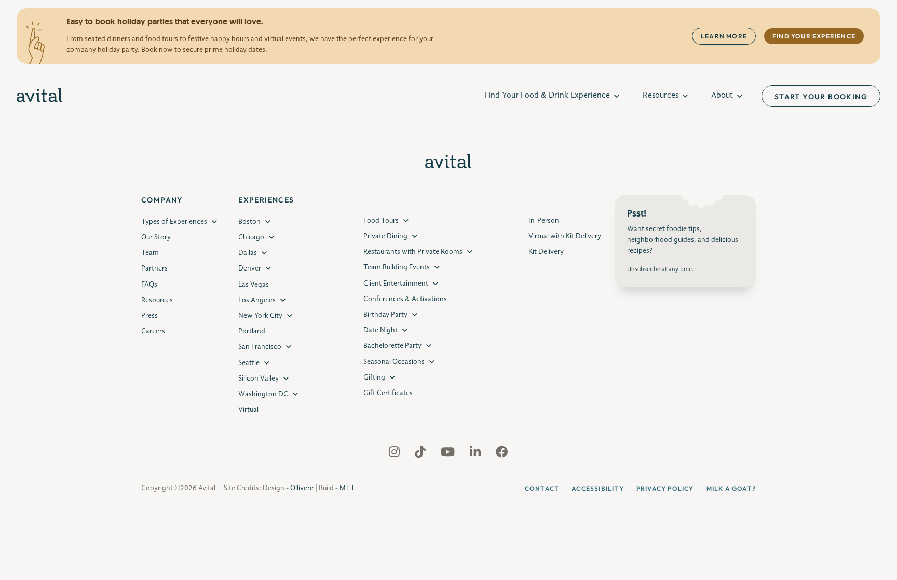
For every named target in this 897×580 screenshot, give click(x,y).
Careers (153, 331)
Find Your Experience (813, 36)
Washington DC (263, 394)
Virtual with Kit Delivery (564, 236)
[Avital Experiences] (40, 96)
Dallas (247, 253)
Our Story (156, 237)
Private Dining (385, 236)
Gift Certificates (388, 393)
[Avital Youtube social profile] (449, 454)
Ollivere (302, 488)
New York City (260, 315)
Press (149, 315)
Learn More (724, 36)
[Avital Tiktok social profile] (421, 454)
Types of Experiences (174, 221)
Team (150, 253)
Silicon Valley (258, 378)
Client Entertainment (395, 283)
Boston (249, 221)
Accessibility (598, 488)
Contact (542, 488)
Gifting (374, 377)
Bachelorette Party (392, 345)
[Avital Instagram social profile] (395, 454)
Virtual (248, 409)
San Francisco (259, 346)
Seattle (249, 363)
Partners (154, 268)
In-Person (543, 220)
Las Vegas (253, 284)
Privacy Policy (665, 488)
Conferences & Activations (405, 299)
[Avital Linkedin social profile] (476, 454)
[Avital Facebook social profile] (502, 454)
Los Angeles (257, 300)
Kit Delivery (546, 251)
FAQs (149, 284)
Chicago (251, 237)
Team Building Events (396, 267)
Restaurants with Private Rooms (413, 251)
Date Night (380, 330)
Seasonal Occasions (394, 362)
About (722, 95)
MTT (347, 488)
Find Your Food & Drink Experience (547, 95)
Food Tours (381, 220)
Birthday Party (385, 314)
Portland (251, 331)
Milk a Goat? (731, 488)
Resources (660, 95)
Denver (249, 268)
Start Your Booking (820, 96)
